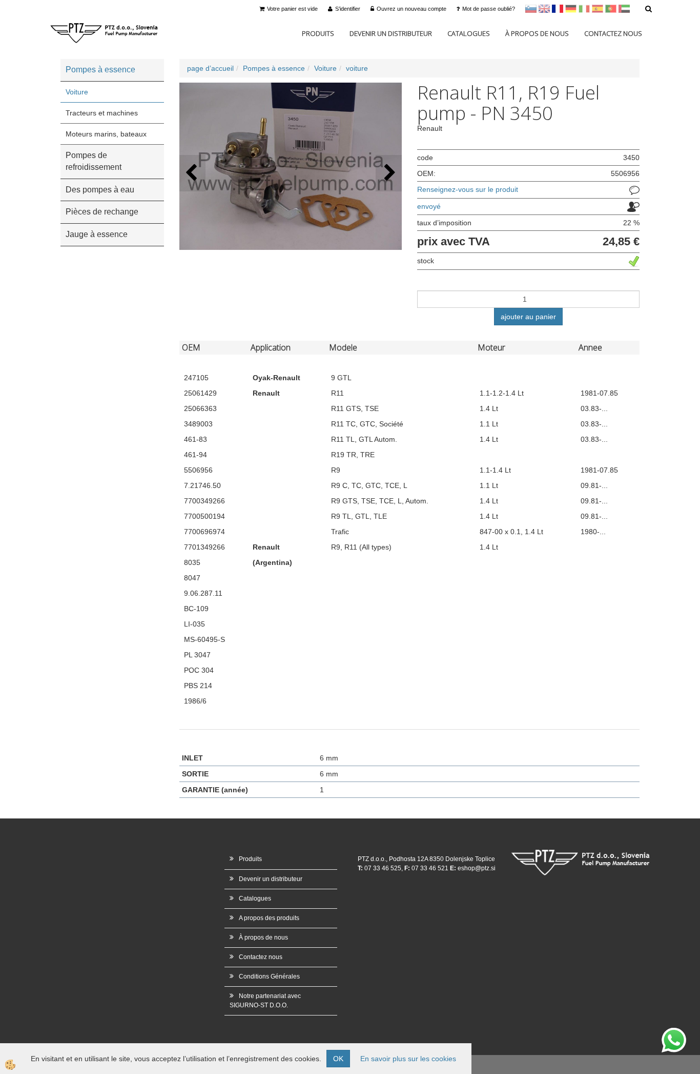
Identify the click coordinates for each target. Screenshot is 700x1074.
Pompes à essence (274, 68)
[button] (389, 173)
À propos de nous (537, 33)
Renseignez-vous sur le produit (467, 189)
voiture (357, 68)
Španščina (597, 9)
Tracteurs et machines (102, 113)
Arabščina (624, 9)
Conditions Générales (269, 976)
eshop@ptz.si (477, 868)
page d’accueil (210, 68)
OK (338, 1059)
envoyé (429, 206)
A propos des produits (269, 918)
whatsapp (674, 1033)
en (544, 9)
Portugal (610, 9)
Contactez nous (613, 33)
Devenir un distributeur (390, 33)
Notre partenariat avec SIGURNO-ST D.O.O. (265, 1000)
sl (531, 9)
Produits (318, 33)
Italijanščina (584, 9)
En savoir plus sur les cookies (408, 1059)
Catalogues (468, 33)
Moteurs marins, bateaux (106, 134)
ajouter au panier (528, 317)
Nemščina (571, 9)
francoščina (557, 9)
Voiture (77, 92)
